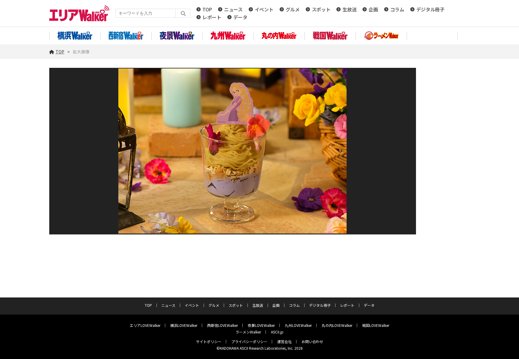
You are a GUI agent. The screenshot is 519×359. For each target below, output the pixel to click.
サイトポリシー (208, 341)
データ (240, 17)
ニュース (233, 9)
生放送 (349, 9)
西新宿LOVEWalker (222, 325)
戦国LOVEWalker (375, 325)
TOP (207, 9)
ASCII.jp (277, 331)
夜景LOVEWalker (261, 325)
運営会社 (284, 341)
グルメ (293, 9)
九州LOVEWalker (298, 325)
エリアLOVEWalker (145, 325)
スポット (321, 9)
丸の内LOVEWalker (337, 325)
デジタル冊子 (430, 9)
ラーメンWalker (248, 331)
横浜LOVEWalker (183, 325)
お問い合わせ (312, 341)
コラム (397, 9)
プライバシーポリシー (249, 341)
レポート (211, 17)
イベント (264, 9)
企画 (373, 9)
